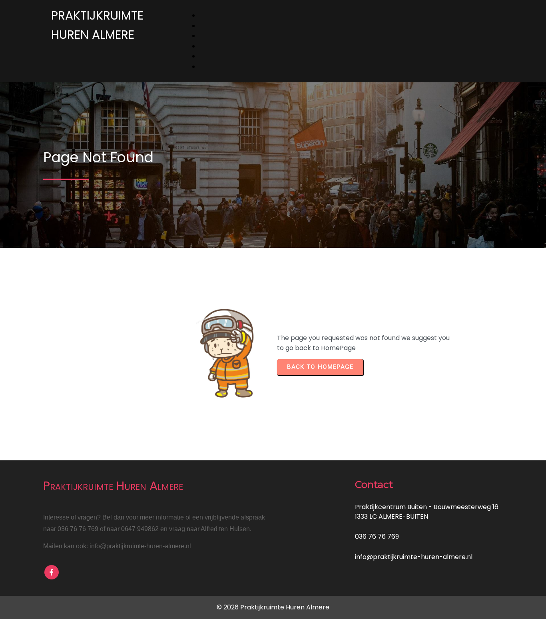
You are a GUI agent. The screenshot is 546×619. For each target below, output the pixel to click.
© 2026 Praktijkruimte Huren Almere (273, 607)
